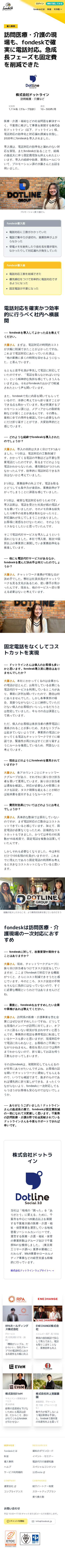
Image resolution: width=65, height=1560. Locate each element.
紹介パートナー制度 (43, 1486)
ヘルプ (7, 1466)
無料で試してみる (54, 3)
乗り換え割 (38, 1496)
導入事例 (8, 1461)
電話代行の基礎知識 (43, 1461)
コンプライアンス (13, 1491)
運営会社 (9, 1486)
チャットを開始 (17, 1521)
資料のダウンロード (43, 1450)
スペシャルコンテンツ (44, 1466)
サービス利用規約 (13, 1472)
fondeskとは (39, 9)
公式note (37, 1472)
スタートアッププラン (44, 1491)
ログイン (40, 3)
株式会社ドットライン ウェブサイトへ (31, 1270)
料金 (49, 9)
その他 (57, 9)
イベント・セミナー (43, 1456)
